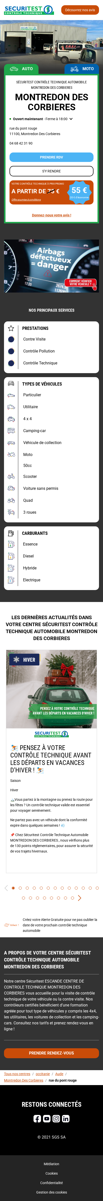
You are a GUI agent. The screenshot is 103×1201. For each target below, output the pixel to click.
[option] (51, 761)
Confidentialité (51, 1183)
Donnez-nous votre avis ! (51, 215)
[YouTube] (46, 1118)
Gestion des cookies (51, 1192)
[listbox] (51, 761)
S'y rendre (51, 171)
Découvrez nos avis (80, 10)
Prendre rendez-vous (51, 1053)
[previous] (6, 888)
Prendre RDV (51, 157)
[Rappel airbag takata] (51, 266)
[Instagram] (56, 1118)
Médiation (51, 1164)
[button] (41, 119)
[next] (79, 898)
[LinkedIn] (66, 1118)
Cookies (52, 1173)
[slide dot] (13, 888)
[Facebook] (37, 1118)
